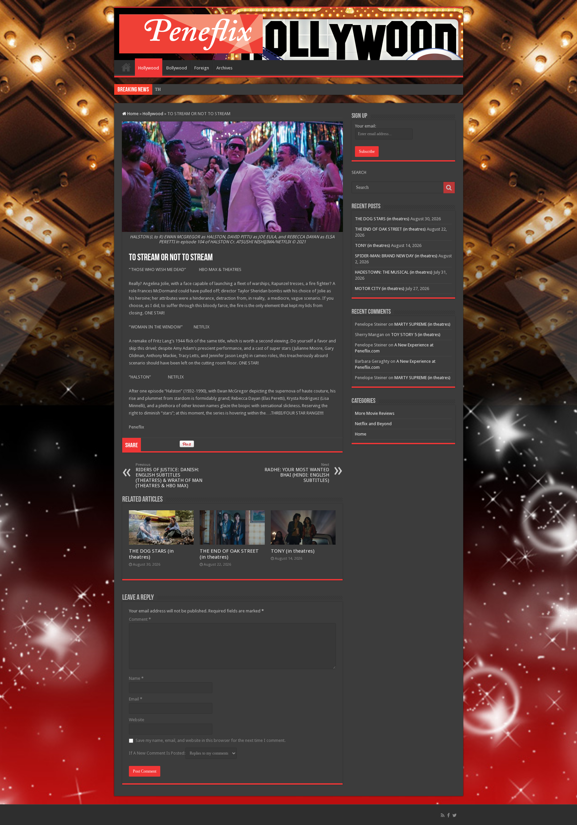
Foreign (201, 67)
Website (136, 719)
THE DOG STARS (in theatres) (182, 89)
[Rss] (442, 815)
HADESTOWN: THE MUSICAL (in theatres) (393, 272)
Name (136, 678)
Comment (140, 619)
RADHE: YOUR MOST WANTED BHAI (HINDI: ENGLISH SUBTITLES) (296, 473)
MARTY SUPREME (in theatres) (422, 324)
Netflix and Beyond (373, 423)
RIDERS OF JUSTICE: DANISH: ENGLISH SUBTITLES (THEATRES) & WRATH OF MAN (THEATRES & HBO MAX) (169, 475)
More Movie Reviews (374, 413)
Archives (224, 67)
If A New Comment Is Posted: (157, 753)
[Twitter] (454, 815)
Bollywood (176, 67)
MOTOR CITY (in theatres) (379, 288)
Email (135, 699)
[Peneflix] (191, 33)
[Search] (449, 187)
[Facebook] (448, 815)
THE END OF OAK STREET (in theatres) (390, 229)
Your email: (365, 125)
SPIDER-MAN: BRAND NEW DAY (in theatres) (396, 255)
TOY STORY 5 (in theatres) (415, 334)
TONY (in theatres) (293, 551)
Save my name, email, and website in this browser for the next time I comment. (210, 740)
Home (126, 67)
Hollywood (148, 67)
